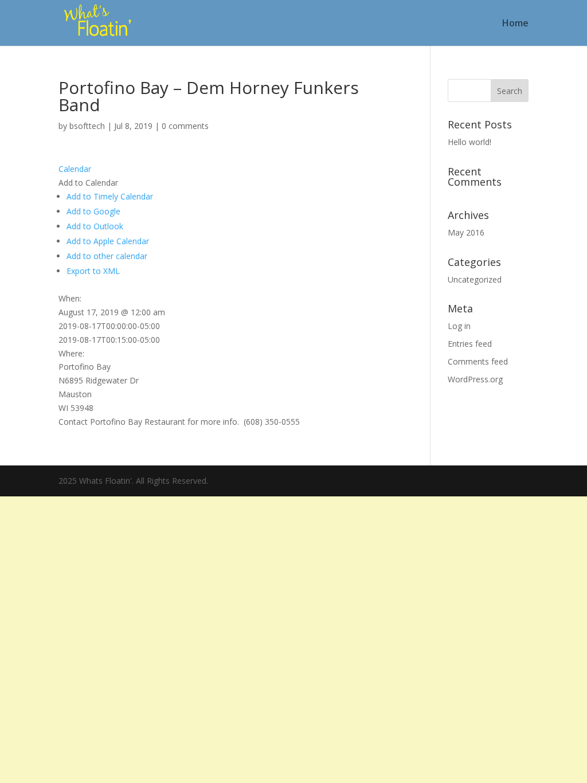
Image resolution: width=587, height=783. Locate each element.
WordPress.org (475, 379)
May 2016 (466, 232)
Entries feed (470, 343)
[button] (88, 182)
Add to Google (93, 211)
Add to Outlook (94, 226)
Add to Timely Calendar (109, 196)
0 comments (185, 125)
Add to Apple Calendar (107, 241)
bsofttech (87, 125)
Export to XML (93, 270)
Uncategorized (475, 279)
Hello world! (469, 141)
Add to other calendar (106, 255)
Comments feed (478, 361)
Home (515, 24)
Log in (459, 325)
